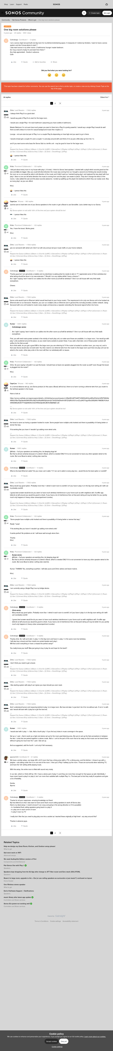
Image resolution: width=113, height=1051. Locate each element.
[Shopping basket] (106, 4)
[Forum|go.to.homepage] (25, 13)
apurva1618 (14, 757)
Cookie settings (55, 921)
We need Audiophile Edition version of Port (20, 859)
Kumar (12, 324)
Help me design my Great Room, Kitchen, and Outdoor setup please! (29, 846)
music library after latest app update (17, 897)
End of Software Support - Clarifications (19, 891)
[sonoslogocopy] (56, 4)
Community (6, 20)
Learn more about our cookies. (95, 1036)
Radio (26, 4)
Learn (12, 4)
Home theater (8, 881)
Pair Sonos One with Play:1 (14, 865)
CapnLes (13, 201)
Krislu (12, 166)
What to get (32, 20)
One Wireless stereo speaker (14, 884)
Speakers (7, 868)
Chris (12, 110)
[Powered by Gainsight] (56, 916)
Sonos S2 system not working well (17, 903)
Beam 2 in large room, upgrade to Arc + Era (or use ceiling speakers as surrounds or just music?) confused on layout (48, 878)
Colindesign (14, 40)
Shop (6, 4)
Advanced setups (10, 855)
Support (19, 4)
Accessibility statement (70, 921)
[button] (2, 13)
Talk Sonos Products (19, 20)
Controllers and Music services (14, 900)
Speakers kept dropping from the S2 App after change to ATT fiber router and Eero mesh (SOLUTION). (42, 872)
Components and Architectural (14, 862)
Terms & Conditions (41, 921)
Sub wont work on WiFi (12, 853)
